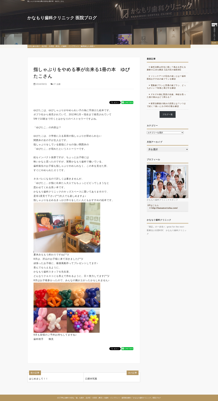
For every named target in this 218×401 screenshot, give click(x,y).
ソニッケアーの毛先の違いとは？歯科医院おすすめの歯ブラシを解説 (166, 77)
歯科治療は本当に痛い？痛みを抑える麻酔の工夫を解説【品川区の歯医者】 (166, 68)
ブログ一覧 (167, 114)
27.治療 (57, 84)
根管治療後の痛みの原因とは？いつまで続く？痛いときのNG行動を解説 (166, 104)
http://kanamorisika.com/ (164, 208)
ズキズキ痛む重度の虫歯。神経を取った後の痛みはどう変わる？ (166, 95)
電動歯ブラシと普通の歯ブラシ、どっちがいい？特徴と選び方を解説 (166, 86)
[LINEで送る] (127, 102)
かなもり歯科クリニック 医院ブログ (62, 17)
